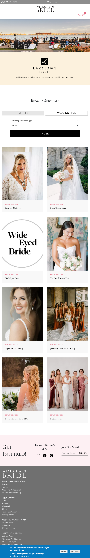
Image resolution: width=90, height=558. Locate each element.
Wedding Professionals (11, 489)
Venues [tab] (23, 113)
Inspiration (6, 484)
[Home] (45, 9)
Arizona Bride (7, 536)
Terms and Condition (11, 511)
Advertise (6, 525)
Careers (5, 503)
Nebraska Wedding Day (12, 544)
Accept (63, 552)
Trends (5, 487)
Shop (4, 509)
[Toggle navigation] (3, 15)
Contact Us (6, 506)
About (5, 500)
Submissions (7, 522)
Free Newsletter (68, 453)
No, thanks (75, 552)
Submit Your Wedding (11, 492)
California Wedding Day (12, 539)
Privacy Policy (8, 514)
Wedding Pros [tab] (66, 113)
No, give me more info (19, 556)
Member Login (8, 528)
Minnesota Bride (9, 541)
